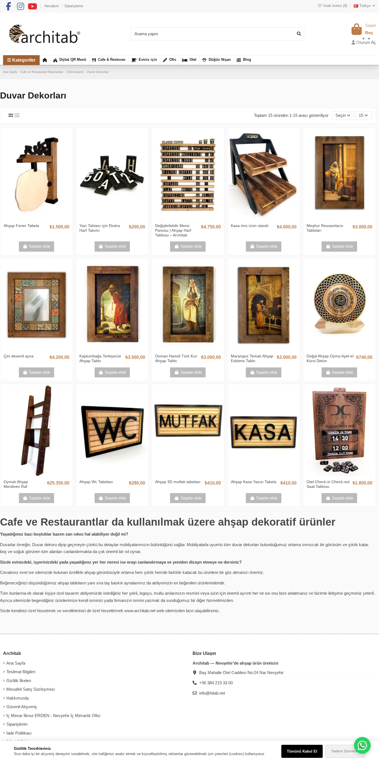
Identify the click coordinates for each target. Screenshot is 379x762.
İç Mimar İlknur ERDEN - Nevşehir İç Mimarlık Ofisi (53, 715)
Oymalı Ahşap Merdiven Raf (16, 484)
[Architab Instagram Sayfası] (20, 6)
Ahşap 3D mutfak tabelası (177, 482)
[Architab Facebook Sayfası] (8, 6)
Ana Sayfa (15, 663)
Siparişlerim (73, 6)
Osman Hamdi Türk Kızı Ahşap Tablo (176, 358)
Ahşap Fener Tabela (21, 225)
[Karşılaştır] (36, 219)
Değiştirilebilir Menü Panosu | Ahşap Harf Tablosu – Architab (173, 230)
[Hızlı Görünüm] (44, 219)
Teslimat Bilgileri (20, 671)
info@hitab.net (212, 693)
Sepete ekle (39, 246)
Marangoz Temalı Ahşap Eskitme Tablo (252, 358)
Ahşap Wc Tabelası (96, 482)
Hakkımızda (17, 698)
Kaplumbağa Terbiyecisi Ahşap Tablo (100, 358)
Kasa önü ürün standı (250, 225)
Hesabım (52, 6)
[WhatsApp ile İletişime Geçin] (362, 745)
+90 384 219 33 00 (216, 682)
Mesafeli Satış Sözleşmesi (30, 689)
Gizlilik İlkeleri (18, 680)
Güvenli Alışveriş (21, 706)
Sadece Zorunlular (345, 751)
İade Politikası (19, 733)
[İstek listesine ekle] (28, 219)
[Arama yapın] (299, 34)
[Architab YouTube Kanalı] (32, 6)
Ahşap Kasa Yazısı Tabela (253, 482)
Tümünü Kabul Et (302, 751)
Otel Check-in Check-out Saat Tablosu (328, 484)
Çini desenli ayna (19, 356)
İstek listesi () (335, 6)
